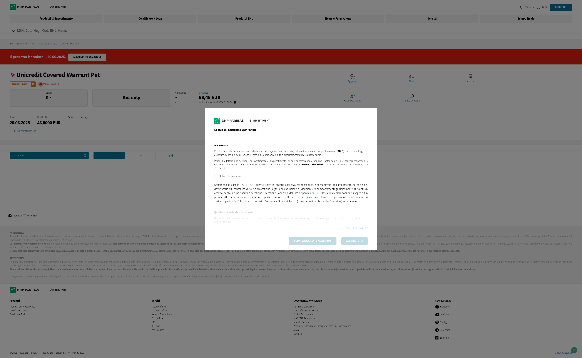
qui (313, 193)
